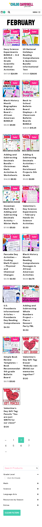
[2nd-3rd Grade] (5, 478)
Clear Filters (12, 512)
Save (7, 31)
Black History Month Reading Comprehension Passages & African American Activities (32, 264)
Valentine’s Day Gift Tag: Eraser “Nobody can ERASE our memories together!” (30, 366)
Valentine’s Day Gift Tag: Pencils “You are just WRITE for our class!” (11, 415)
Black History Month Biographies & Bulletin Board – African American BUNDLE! (11, 110)
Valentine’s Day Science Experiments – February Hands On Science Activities (30, 215)
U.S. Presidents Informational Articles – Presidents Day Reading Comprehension (13, 314)
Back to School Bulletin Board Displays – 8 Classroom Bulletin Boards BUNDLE (30, 112)
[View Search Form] (9, 12)
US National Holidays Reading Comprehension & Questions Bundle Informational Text (32, 59)
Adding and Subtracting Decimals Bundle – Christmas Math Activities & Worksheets (10, 164)
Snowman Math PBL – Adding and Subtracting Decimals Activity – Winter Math (11, 215)
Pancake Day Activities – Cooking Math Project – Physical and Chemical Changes (11, 264)
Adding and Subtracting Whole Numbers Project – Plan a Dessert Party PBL (29, 315)
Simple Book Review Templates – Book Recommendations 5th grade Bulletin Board (14, 367)
